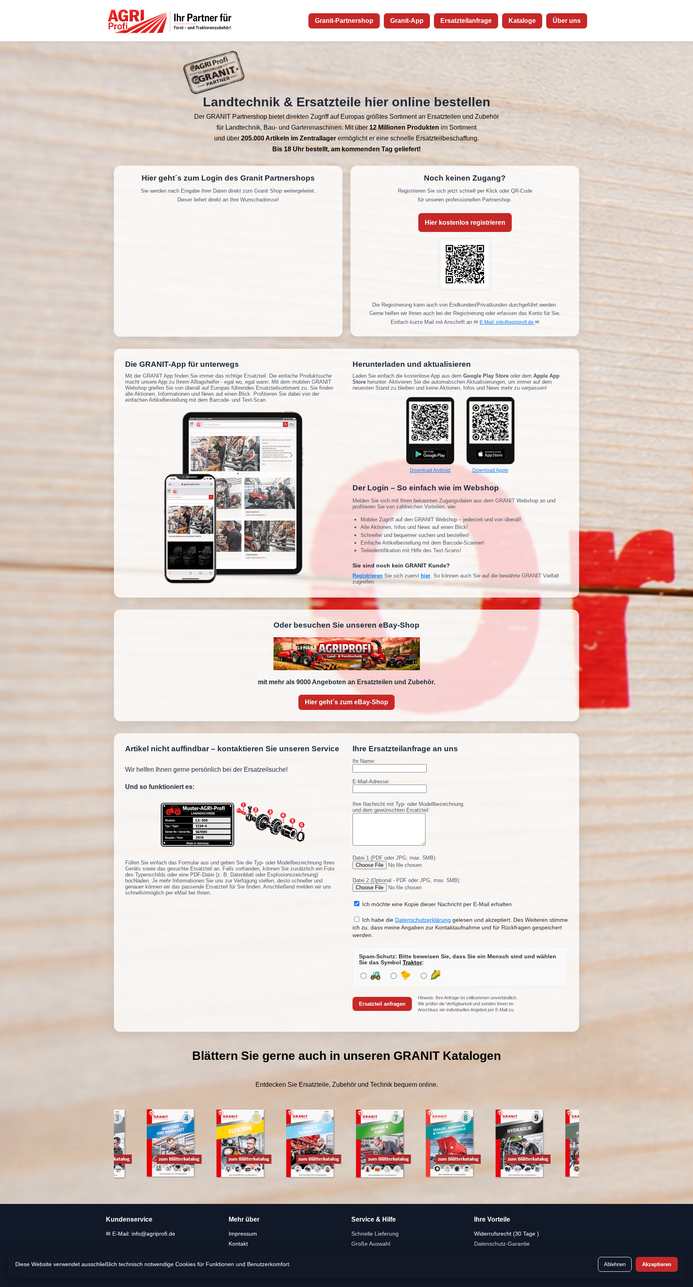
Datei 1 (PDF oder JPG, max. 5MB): (395, 858)
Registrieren (368, 576)
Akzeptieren (656, 1264)
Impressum (243, 1233)
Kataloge (522, 20)
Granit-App (407, 20)
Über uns (567, 20)
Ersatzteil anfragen (382, 1004)
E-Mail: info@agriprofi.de (507, 322)
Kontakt (238, 1243)
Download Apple (490, 470)
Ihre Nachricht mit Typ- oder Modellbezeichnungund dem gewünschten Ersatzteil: (408, 807)
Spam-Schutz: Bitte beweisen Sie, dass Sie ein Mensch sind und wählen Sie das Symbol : (457, 960)
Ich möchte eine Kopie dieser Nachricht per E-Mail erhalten (437, 904)
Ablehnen (615, 1264)
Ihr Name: (364, 761)
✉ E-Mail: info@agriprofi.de (140, 1233)
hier (425, 576)
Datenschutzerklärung (423, 920)
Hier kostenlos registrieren (465, 222)
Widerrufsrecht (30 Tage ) (506, 1233)
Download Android (430, 470)
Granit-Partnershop (344, 20)
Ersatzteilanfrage (466, 20)
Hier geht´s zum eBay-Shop (346, 702)
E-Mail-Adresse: (371, 782)
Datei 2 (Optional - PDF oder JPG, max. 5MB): (407, 880)
